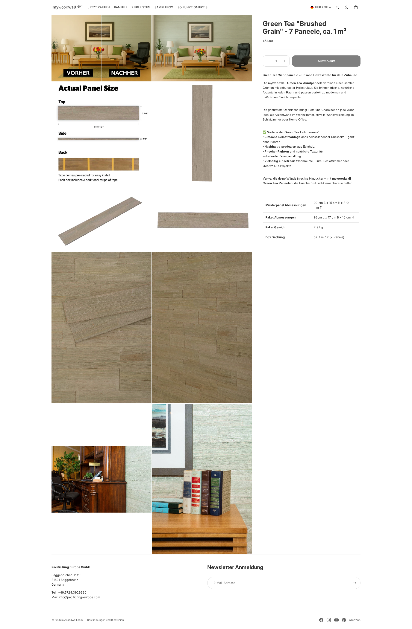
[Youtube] (336, 620)
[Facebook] (321, 620)
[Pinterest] (344, 620)
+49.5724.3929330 (72, 592)
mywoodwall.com (72, 619)
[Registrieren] (354, 583)
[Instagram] (328, 620)
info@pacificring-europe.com (79, 597)
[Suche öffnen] (337, 7)
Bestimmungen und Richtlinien (105, 619)
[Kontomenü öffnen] (346, 7)
